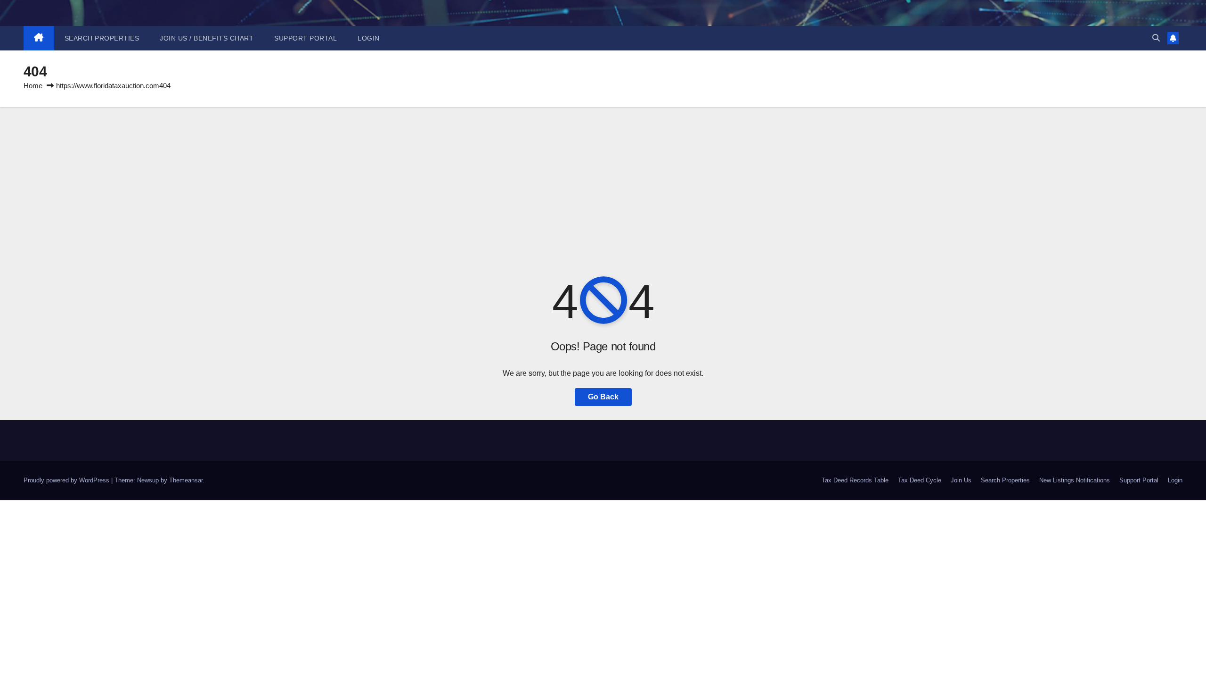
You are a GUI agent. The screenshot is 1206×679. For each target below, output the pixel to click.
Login (369, 38)
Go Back (603, 397)
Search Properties (102, 38)
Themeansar (186, 480)
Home (33, 86)
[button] (1156, 38)
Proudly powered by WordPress (67, 480)
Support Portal (305, 38)
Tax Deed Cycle (919, 480)
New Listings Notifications (1074, 480)
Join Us (961, 480)
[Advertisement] (603, 178)
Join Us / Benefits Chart (206, 38)
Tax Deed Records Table (855, 480)
